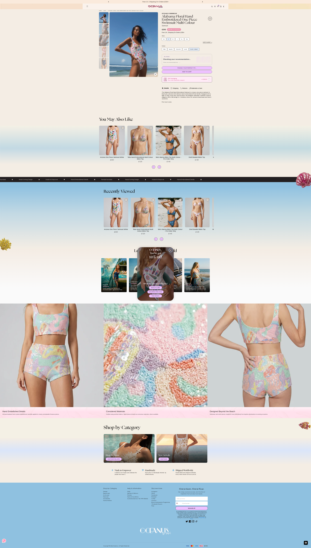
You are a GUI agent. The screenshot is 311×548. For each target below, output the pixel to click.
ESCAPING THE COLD (155, 292)
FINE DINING (155, 296)
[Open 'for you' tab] (306, 543)
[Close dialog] (171, 250)
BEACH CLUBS (155, 287)
